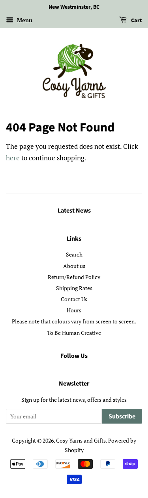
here (13, 157)
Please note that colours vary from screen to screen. (74, 321)
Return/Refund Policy (74, 277)
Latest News (74, 210)
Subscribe (122, 416)
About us (74, 266)
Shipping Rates (74, 288)
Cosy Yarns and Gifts (81, 440)
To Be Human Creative (74, 332)
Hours (74, 310)
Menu (23, 20)
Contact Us (74, 299)
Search (74, 254)
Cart (136, 21)
